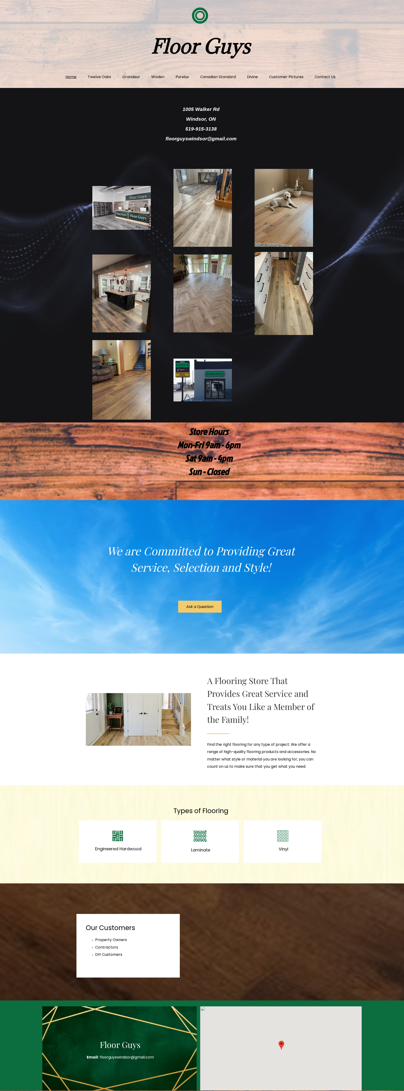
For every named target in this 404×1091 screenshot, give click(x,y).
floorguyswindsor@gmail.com (201, 138)
